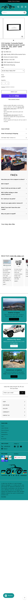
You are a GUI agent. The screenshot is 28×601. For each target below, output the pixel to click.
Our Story (3, 496)
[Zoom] (22, 36)
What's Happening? (14, 319)
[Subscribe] (22, 392)
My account (3, 438)
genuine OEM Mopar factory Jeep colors (14, 107)
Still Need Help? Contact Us (8, 137)
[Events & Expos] (14, 304)
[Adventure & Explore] (14, 359)
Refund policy (4, 432)
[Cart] (22, 6)
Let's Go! (14, 376)
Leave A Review (4, 428)
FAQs (2, 436)
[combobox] (14, 12)
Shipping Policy (4, 434)
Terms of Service (5, 430)
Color (2, 67)
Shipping (3, 87)
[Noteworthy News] (14, 331)
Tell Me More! (14, 346)
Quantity (3, 80)
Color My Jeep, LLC (17, 256)
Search (2, 426)
